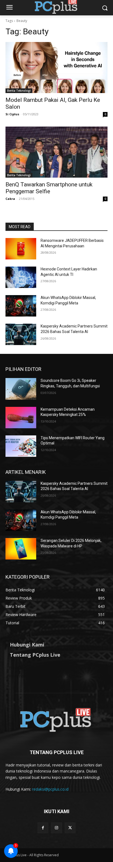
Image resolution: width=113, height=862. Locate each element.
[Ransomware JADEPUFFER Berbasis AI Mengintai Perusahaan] (20, 248)
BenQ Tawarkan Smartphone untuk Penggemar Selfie (48, 188)
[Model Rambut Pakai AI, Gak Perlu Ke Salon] (56, 67)
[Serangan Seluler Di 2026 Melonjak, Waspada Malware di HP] (20, 548)
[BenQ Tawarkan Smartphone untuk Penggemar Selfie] (56, 152)
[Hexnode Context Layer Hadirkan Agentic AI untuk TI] (20, 277)
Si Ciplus (12, 114)
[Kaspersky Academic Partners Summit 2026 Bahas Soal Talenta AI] (20, 334)
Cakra (10, 199)
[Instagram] (56, 827)
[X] (70, 827)
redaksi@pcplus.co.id (50, 789)
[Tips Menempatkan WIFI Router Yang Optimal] (20, 446)
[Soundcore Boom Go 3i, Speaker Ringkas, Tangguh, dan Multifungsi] (20, 388)
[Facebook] (43, 827)
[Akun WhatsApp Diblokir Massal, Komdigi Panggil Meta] (20, 306)
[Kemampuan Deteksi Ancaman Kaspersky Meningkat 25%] (20, 417)
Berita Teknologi (19, 91)
